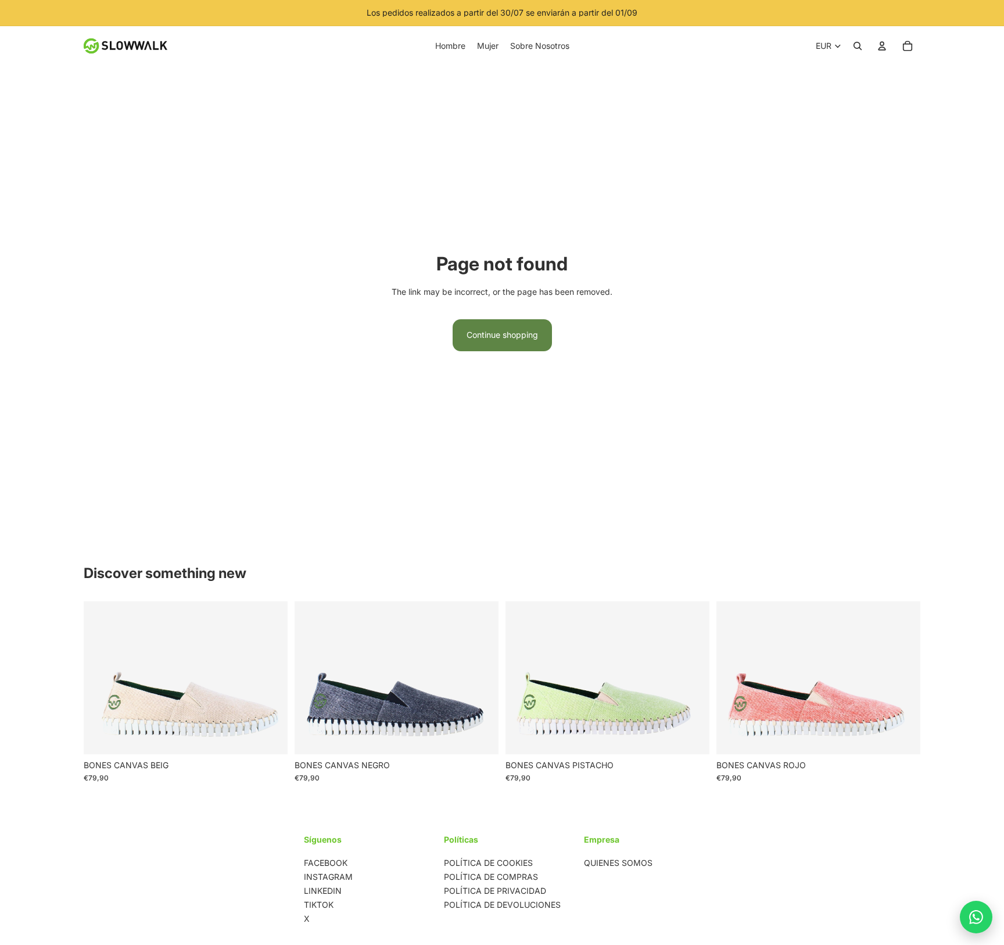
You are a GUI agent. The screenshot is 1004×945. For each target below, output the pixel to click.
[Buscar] (857, 46)
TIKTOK (319, 905)
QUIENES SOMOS (618, 863)
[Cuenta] (882, 46)
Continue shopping (502, 335)
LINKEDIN (323, 891)
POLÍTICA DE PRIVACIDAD (495, 891)
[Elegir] (269, 736)
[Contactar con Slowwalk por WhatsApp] (976, 917)
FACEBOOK (325, 863)
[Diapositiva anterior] (101, 677)
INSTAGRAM (328, 877)
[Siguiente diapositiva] (270, 677)
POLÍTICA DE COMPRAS (491, 877)
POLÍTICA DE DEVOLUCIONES (502, 905)
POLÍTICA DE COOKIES (488, 863)
